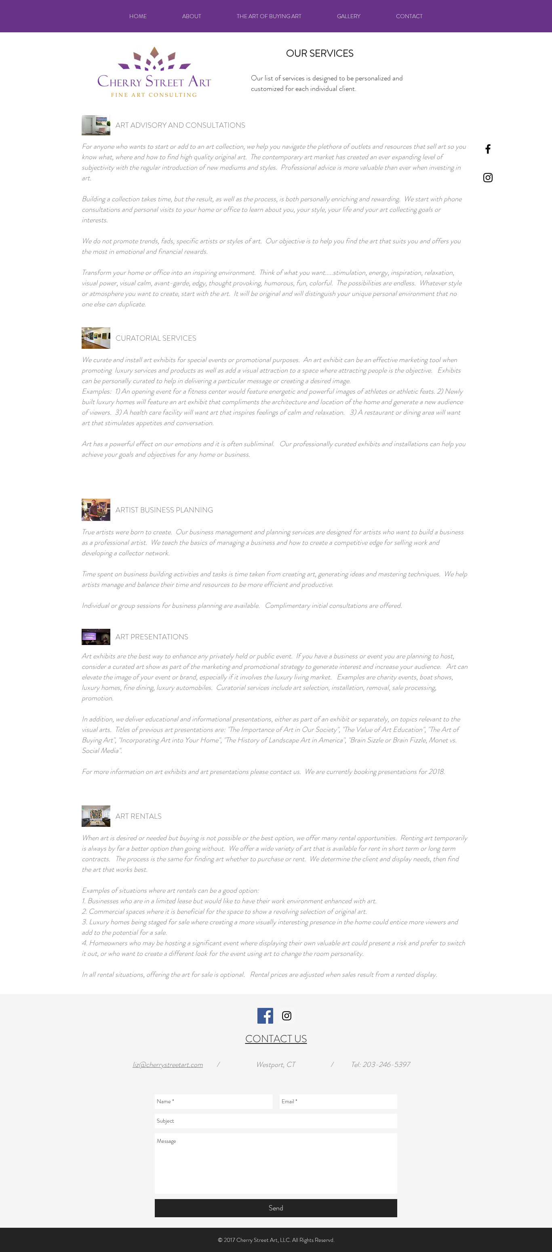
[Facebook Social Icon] (265, 1016)
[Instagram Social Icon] (287, 1016)
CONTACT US (276, 1039)
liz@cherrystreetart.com (168, 1064)
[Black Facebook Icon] (488, 149)
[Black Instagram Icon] (488, 177)
